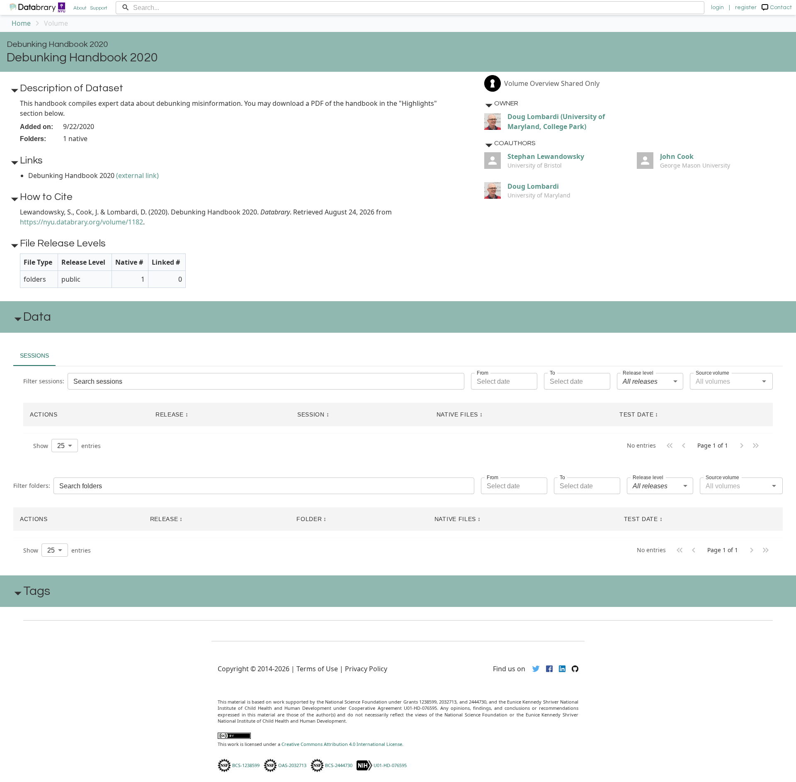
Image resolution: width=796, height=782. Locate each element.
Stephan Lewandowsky (545, 156)
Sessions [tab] (34, 355)
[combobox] (650, 381)
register (746, 7)
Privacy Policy (366, 668)
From (482, 372)
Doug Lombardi (533, 186)
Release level (638, 372)
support (98, 8)
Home (21, 23)
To (552, 372)
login (717, 7)
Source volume (712, 372)
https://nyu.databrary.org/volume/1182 (81, 222)
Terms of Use (317, 668)
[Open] (764, 381)
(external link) (137, 175)
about (80, 8)
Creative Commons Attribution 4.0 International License (342, 744)
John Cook (677, 156)
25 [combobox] (61, 445)
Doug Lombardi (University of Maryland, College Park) (556, 121)
